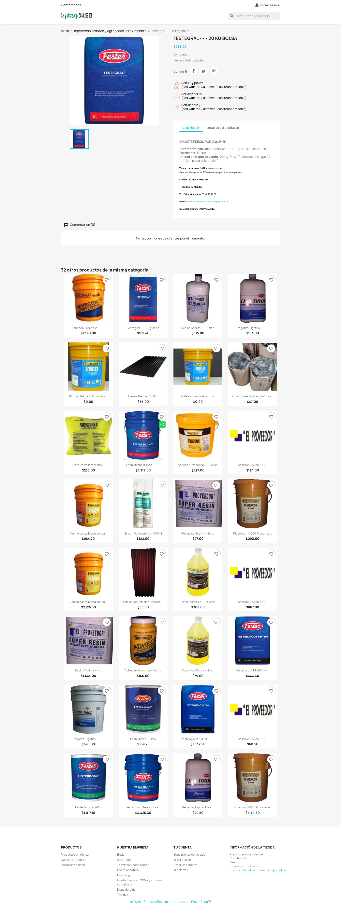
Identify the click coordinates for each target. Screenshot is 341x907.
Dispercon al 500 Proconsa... (252, 533)
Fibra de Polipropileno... (88, 465)
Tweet (204, 71)
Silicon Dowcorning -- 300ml (143, 533)
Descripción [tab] (191, 128)
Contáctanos (71, 5)
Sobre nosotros (128, 870)
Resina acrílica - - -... (88, 670)
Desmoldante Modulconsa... (88, 533)
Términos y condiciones (133, 865)
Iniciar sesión (182, 860)
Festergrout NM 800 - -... (198, 739)
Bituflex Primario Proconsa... (88, 396)
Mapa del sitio (126, 889)
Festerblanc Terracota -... (143, 807)
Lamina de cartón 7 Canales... (143, 602)
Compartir (194, 71)
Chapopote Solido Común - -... (252, 396)
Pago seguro (126, 875)
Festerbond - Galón (88, 807)
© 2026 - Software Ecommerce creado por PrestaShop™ (170, 902)
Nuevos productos (73, 860)
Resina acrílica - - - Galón (197, 328)
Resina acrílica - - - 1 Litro (197, 533)
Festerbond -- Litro (143, 739)
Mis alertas (180, 870)
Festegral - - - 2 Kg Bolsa (143, 328)
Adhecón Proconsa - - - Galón (198, 465)
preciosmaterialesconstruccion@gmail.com (207, 201)
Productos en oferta (75, 854)
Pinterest (214, 71)
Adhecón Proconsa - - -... (88, 328)
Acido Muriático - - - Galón (198, 602)
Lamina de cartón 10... (143, 396)
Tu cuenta (182, 847)
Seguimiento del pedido (189, 854)
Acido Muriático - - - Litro (198, 670)
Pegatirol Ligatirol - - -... (252, 328)
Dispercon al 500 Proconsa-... (253, 807)
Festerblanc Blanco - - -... (143, 465)
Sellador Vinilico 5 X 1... (252, 465)
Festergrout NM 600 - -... (252, 670)
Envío (121, 854)
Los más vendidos (73, 865)
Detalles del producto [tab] (223, 128)
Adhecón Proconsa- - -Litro (143, 670)
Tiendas (122, 895)
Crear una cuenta (185, 865)
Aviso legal (124, 860)
